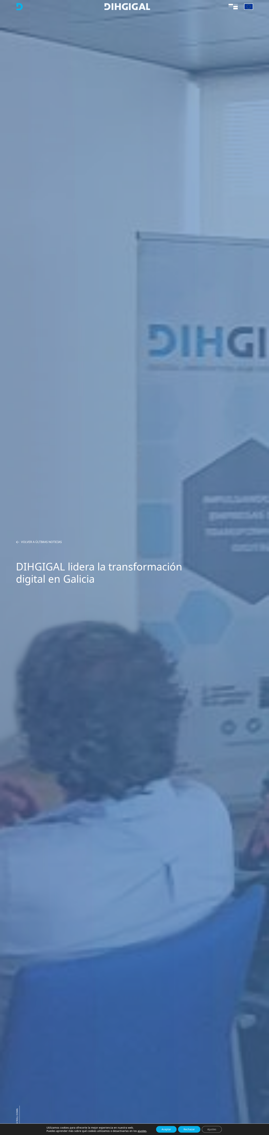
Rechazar (189, 1129)
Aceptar (166, 1129)
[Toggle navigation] (233, 6)
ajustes (142, 1131)
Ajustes (211, 1129)
